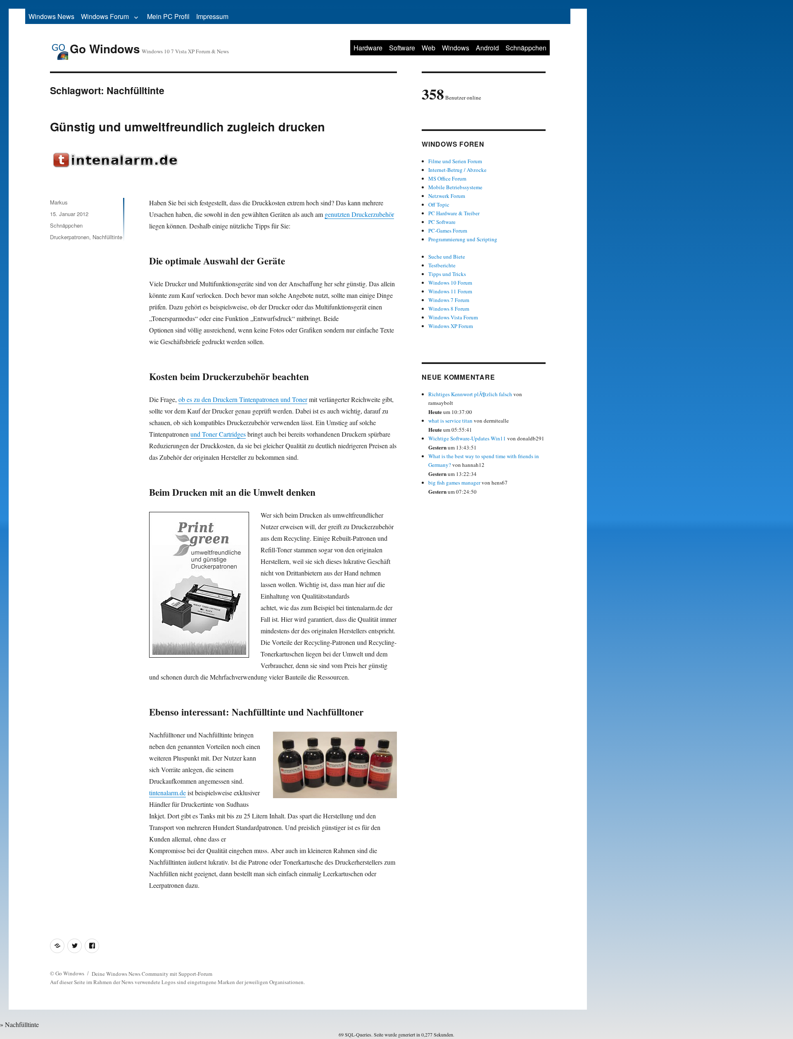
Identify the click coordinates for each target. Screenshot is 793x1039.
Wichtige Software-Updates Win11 (467, 438)
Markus (59, 202)
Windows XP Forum (450, 326)
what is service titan (450, 420)
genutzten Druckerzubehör (359, 214)
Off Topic (438, 204)
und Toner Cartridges (218, 434)
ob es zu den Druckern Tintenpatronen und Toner (242, 399)
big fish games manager (454, 482)
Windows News (51, 16)
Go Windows (105, 48)
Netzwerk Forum (446, 196)
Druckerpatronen (69, 237)
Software (402, 47)
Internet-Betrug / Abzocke (457, 170)
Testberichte (442, 265)
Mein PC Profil (168, 16)
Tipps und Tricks (447, 274)
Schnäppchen (526, 47)
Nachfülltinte (107, 237)
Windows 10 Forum (450, 282)
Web (428, 47)
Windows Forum (105, 16)
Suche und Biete (446, 256)
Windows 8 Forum (448, 308)
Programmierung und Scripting (462, 239)
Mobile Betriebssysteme (455, 187)
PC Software (442, 222)
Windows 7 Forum (448, 300)
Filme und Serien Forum (455, 161)
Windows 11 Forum (450, 291)
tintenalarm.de (167, 792)
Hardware (368, 47)
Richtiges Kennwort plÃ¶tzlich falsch (470, 394)
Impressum (212, 16)
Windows (455, 47)
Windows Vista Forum (453, 317)
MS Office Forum (447, 178)
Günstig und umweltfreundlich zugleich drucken (187, 126)
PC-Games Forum (447, 230)
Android (487, 47)
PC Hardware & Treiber (454, 213)
